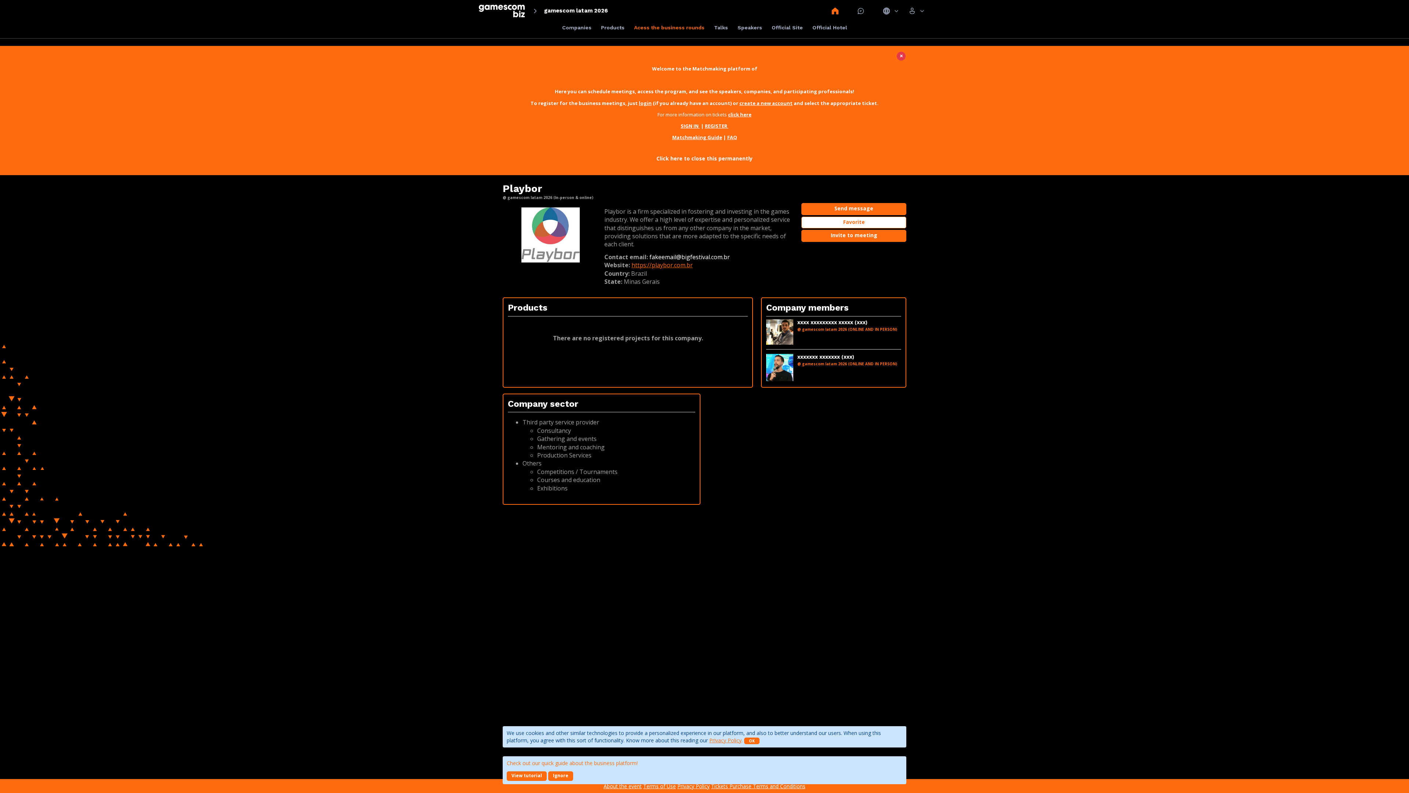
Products (613, 27)
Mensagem (861, 11)
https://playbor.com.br (662, 265)
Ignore (560, 775)
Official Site (787, 27)
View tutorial (526, 775)
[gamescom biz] (502, 11)
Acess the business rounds (669, 27)
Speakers (750, 27)
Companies (576, 27)
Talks (721, 27)
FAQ (732, 137)
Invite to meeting (854, 235)
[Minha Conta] (916, 11)
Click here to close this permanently (704, 158)
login (645, 103)
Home (835, 11)
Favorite (854, 221)
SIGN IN (690, 126)
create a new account (766, 103)
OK (752, 740)
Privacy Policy (725, 740)
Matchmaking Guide (697, 137)
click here (739, 114)
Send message (853, 208)
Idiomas (890, 11)
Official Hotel (829, 27)
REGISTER (716, 126)
